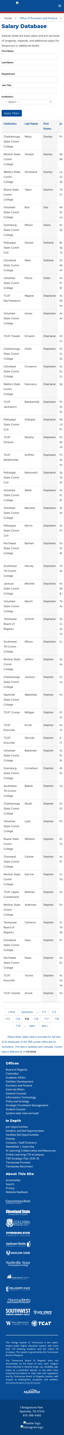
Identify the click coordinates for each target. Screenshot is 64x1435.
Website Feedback (17, 1192)
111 (44, 1012)
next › (32, 1026)
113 (7, 1019)
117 (46, 1019)
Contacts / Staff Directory (21, 1142)
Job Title (6, 85)
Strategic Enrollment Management (27, 1105)
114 (17, 1019)
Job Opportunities (17, 1127)
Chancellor (12, 1073)
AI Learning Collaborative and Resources (31, 1150)
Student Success (16, 1109)
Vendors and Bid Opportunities (25, 1131)
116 (36, 1019)
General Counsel (16, 1093)
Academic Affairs (16, 1077)
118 (56, 1019)
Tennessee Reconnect (19, 1166)
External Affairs (15, 1089)
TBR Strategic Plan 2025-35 (22, 1158)
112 (54, 1012)
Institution (7, 96)
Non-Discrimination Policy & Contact (23, 1382)
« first (11, 1012)
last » (45, 1026)
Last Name (7, 62)
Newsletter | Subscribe (20, 1146)
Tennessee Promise (18, 1162)
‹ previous (27, 1012)
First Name (8, 51)
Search (10, 1184)
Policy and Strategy (17, 1101)
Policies (10, 1138)
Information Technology (21, 1097)
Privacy (10, 1188)
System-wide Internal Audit (22, 1113)
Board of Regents (16, 1069)
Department (8, 73)
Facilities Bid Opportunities (22, 1135)
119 (18, 1026)
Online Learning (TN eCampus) (25, 1154)
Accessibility (13, 1180)
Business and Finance (19, 1085)
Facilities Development (19, 1081)
